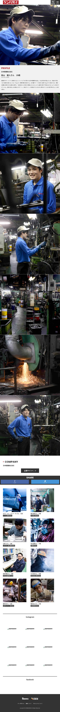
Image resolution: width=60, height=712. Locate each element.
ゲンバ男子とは (21, 703)
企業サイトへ (29, 470)
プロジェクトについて (37, 703)
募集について (28, 703)
